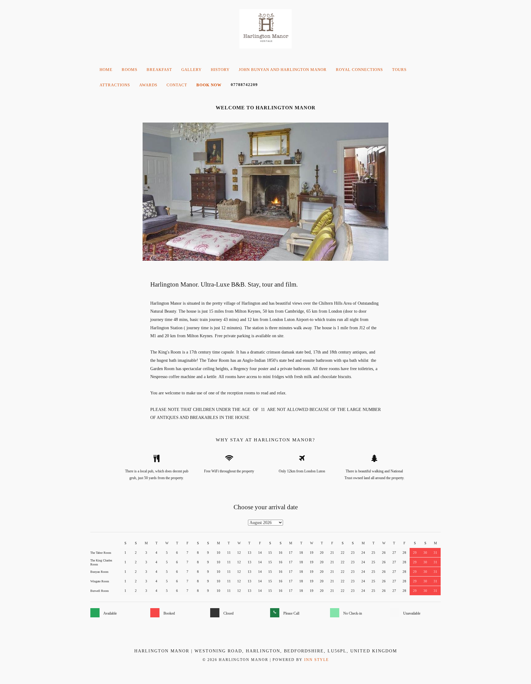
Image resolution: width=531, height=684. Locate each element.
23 (353, 552)
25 (373, 552)
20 (322, 552)
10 (218, 552)
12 (239, 552)
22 (342, 552)
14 (260, 552)
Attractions (115, 85)
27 (394, 552)
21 (332, 552)
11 (229, 552)
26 (384, 552)
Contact (177, 85)
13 (249, 552)
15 (270, 552)
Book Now (209, 85)
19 (311, 552)
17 (291, 552)
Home (106, 69)
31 (435, 552)
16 (280, 552)
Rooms (129, 69)
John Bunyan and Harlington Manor (283, 69)
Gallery (191, 69)
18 (301, 552)
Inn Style (316, 660)
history (220, 69)
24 (363, 552)
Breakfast (159, 69)
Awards (148, 85)
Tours (399, 69)
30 (425, 552)
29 (415, 552)
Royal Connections (359, 69)
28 (404, 552)
